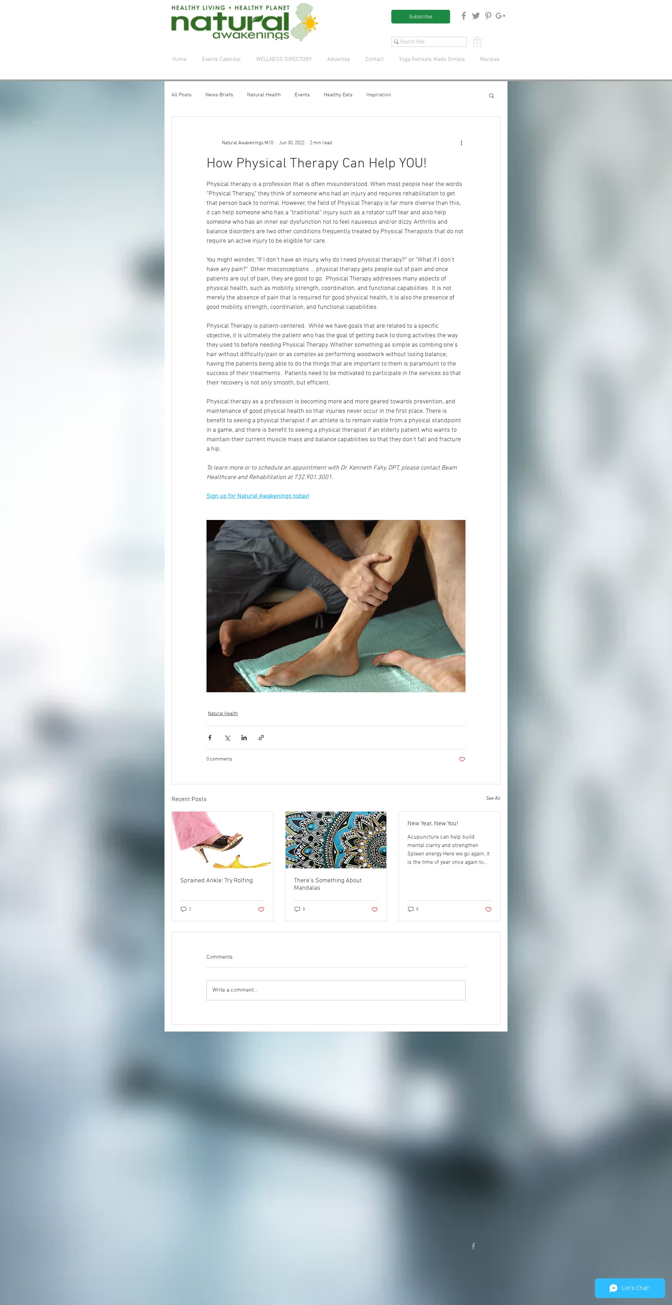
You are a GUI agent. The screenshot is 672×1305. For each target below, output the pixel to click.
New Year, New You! (432, 823)
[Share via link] (261, 737)
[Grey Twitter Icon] (476, 16)
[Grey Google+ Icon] (500, 16)
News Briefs (219, 95)
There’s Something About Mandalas (328, 884)
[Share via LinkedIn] (244, 737)
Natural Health (264, 95)
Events (302, 95)
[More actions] (461, 143)
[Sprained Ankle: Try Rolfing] (222, 840)
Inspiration (378, 95)
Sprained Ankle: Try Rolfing (216, 880)
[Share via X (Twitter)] (227, 737)
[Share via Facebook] (209, 737)
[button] (477, 42)
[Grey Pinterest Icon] (488, 16)
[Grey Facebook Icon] (463, 16)
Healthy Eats (338, 95)
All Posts (181, 95)
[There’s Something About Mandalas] (336, 840)
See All (493, 798)
